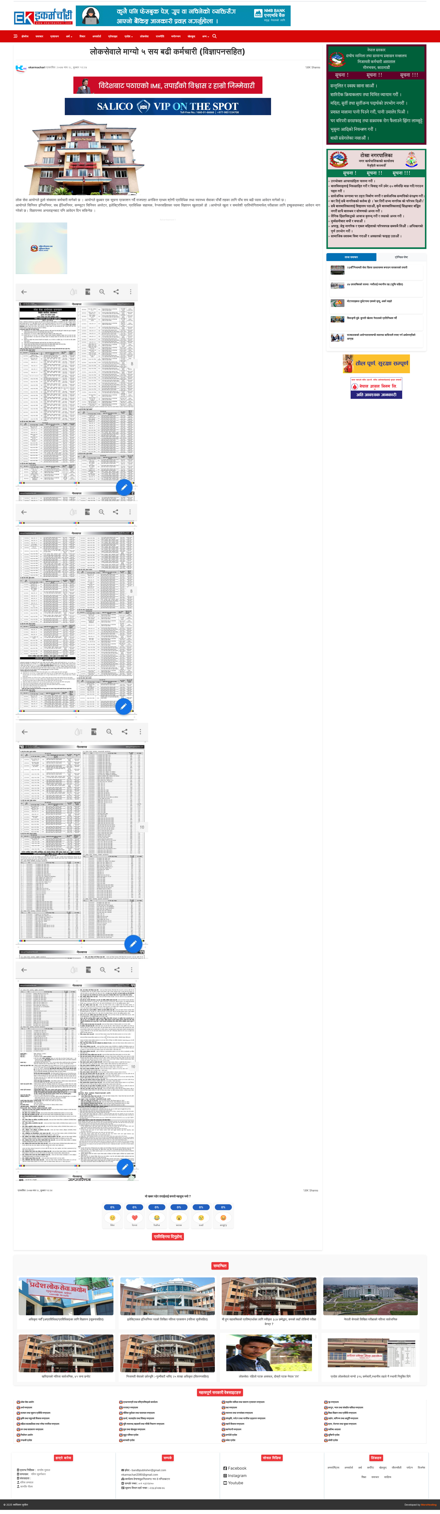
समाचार (39, 36)
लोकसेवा (144, 36)
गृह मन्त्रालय (333, 1401)
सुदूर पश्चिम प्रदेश (130, 1434)
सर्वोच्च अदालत (334, 1429)
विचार (82, 36)
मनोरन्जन (175, 36)
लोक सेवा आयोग (27, 1401)
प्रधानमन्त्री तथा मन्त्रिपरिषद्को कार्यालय (140, 1401)
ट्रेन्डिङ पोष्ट (401, 257)
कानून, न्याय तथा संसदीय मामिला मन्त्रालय (345, 1407)
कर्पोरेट (370, 1467)
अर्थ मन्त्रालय (26, 1407)
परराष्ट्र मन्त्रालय (130, 1407)
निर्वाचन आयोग (27, 1434)
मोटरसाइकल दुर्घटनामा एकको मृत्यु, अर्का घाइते (369, 301)
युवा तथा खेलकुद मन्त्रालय (134, 1429)
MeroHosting (429, 1504)
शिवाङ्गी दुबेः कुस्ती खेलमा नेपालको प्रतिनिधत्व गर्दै (372, 318)
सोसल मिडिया (272, 1458)
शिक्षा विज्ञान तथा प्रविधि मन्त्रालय (342, 1412)
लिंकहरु (376, 1458)
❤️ (134, 1218)
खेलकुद (191, 36)
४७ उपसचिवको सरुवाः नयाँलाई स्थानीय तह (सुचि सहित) (375, 284)
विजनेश (421, 1467)
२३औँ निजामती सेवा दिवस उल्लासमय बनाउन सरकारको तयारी (377, 267)
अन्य (204, 36)
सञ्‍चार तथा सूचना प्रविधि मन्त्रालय (35, 1412)
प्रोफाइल (112, 36)
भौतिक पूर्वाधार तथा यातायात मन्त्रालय (139, 1412)
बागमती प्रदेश (129, 1440)
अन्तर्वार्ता (96, 36)
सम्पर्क (168, 1458)
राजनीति (160, 36)
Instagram (237, 1475)
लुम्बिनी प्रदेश (333, 1434)
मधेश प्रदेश (230, 1440)
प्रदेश (127, 36)
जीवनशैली (397, 1467)
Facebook (237, 1468)
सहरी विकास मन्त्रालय (235, 1423)
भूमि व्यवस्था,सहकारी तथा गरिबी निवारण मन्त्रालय (143, 1423)
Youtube (235, 1482)
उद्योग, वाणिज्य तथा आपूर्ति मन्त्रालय (343, 1418)
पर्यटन (410, 1467)
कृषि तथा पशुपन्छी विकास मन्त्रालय (35, 1418)
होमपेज (25, 36)
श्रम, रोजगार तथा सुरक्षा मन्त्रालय (342, 1423)
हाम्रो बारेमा (63, 1458)
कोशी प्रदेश (333, 1440)
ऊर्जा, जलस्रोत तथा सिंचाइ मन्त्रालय (138, 1418)
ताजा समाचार (351, 257)
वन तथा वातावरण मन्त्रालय (32, 1429)
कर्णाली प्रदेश (231, 1434)
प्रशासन (54, 36)
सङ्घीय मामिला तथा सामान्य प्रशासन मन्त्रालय (245, 1401)
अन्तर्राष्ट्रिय (333, 1467)
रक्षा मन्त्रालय (231, 1407)
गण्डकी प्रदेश (26, 1440)
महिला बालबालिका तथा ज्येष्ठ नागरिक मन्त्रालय (40, 1423)
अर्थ (68, 36)
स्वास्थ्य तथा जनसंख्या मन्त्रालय (239, 1412)
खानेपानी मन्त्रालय (233, 1429)
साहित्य (387, 1477)
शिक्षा (363, 1477)
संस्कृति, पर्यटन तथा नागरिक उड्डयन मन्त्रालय (245, 1418)
